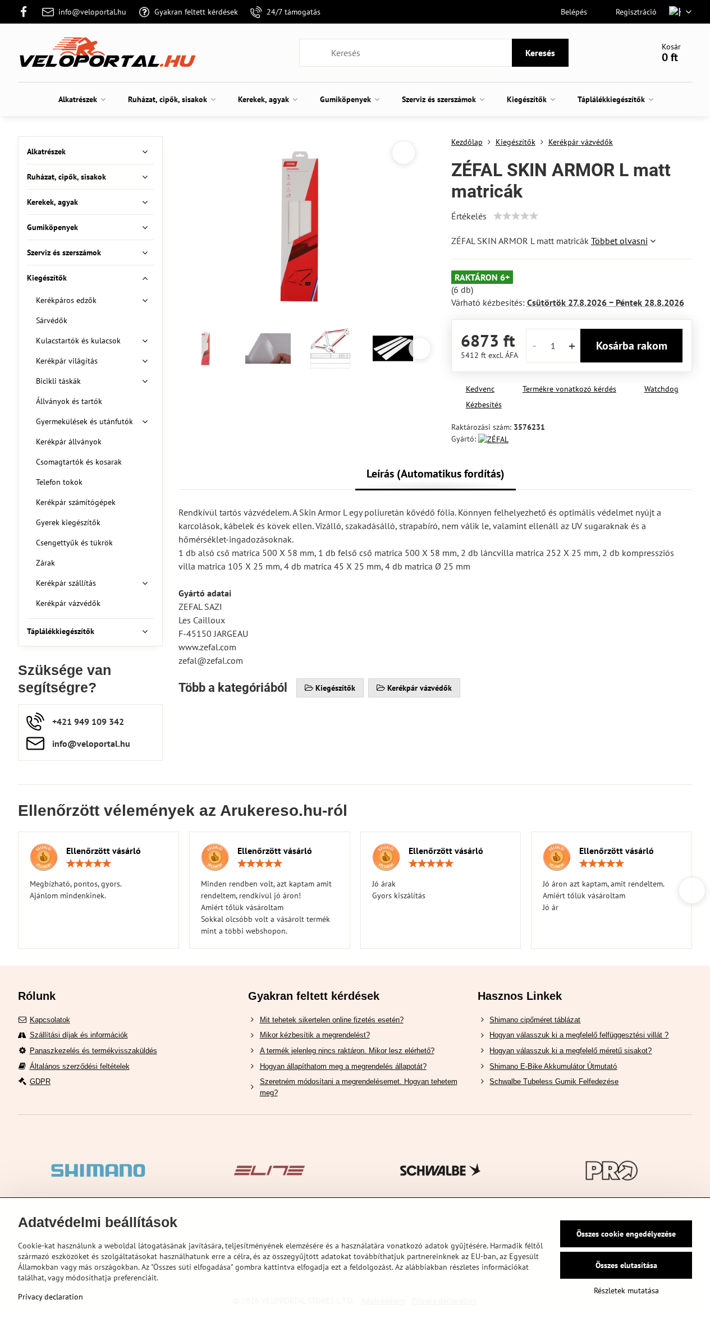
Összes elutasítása (626, 1265)
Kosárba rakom (631, 345)
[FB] (27, 12)
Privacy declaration (50, 1297)
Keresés (540, 52)
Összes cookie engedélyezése (626, 1234)
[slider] (515, 216)
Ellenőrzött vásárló (103, 850)
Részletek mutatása (626, 1290)
